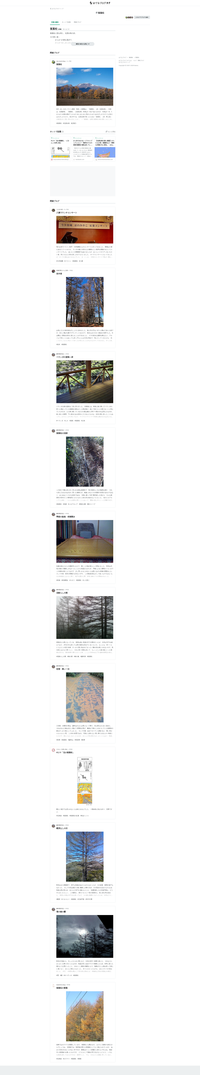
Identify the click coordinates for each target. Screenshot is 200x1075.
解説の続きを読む (82, 44)
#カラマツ (66, 1059)
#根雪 (83, 740)
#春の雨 (70, 656)
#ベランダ (59, 420)
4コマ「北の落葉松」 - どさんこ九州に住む (60, 142)
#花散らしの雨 (61, 656)
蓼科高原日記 (60, 354)
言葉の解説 (55, 22)
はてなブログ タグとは (125, 60)
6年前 (68, 985)
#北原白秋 (66, 123)
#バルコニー (65, 899)
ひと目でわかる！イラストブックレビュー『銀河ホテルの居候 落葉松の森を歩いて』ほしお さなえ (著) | (82, 143)
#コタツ (72, 580)
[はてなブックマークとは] (63, 131)
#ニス (66, 420)
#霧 (61, 975)
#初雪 (58, 740)
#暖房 (58, 899)
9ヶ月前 (66, 209)
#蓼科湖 (83, 656)
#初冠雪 (77, 740)
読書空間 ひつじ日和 (62, 270)
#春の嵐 (76, 656)
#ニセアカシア (73, 504)
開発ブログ (141, 60)
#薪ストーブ (91, 504)
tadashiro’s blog (60, 985)
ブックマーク (55, 138)
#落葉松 (59, 123)
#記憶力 (73, 123)
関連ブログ (77, 22)
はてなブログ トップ (57, 8)
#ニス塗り (86, 580)
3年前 (67, 354)
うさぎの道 (59, 209)
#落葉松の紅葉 (74, 815)
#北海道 (59, 815)
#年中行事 (89, 899)
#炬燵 (58, 580)
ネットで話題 (66, 22)
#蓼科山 (70, 740)
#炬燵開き (64, 580)
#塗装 (71, 420)
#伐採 (65, 504)
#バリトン (67, 261)
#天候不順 (81, 899)
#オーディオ (68, 975)
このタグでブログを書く (142, 17)
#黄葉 (79, 1059)
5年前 (67, 666)
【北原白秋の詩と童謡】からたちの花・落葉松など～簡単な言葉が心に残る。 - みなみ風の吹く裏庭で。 (104, 143)
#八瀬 (81, 261)
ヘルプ (135, 60)
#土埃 (83, 420)
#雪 (57, 975)
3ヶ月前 (69, 61)
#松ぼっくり (84, 815)
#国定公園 (82, 504)
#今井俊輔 (59, 261)
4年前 (67, 430)
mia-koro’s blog (60, 61)
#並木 (58, 344)
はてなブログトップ (124, 62)
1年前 (71, 270)
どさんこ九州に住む (62, 749)
